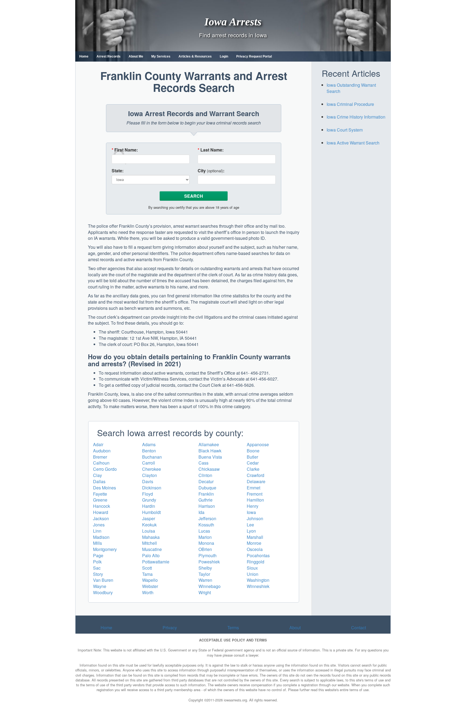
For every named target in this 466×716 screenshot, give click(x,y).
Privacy (170, 627)
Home (83, 56)
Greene (100, 500)
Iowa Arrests (233, 21)
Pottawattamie (155, 562)
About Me (136, 56)
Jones (99, 525)
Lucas (204, 531)
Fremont (254, 494)
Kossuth (206, 525)
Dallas (99, 481)
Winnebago (209, 586)
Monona (206, 543)
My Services (160, 56)
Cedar (253, 463)
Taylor (204, 574)
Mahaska (151, 537)
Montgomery (105, 549)
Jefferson (207, 518)
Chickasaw (209, 469)
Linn (97, 531)
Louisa (148, 531)
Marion (205, 537)
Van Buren (103, 580)
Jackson (101, 518)
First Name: (125, 150)
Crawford (255, 475)
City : (211, 171)
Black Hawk (209, 451)
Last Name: (211, 150)
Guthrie (205, 500)
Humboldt (151, 512)
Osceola (255, 549)
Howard (100, 512)
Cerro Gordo (105, 469)
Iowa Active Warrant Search (353, 143)
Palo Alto (151, 555)
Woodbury (103, 592)
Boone (253, 451)
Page (98, 555)
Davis (147, 481)
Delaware (256, 481)
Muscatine (152, 549)
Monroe (254, 543)
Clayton (149, 475)
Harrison (206, 506)
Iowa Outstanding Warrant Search (351, 88)
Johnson (255, 518)
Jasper (148, 518)
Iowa (251, 512)
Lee (250, 525)
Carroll (148, 463)
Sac (97, 568)
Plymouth (207, 555)
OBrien (205, 549)
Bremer (100, 457)
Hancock (101, 506)
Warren (205, 580)
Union (252, 574)
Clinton (205, 475)
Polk (97, 562)
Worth (147, 592)
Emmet (253, 488)
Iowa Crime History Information (356, 117)
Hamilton (255, 500)
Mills (97, 543)
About (295, 627)
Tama (147, 574)
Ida (201, 512)
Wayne (99, 586)
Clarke (253, 469)
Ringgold (255, 562)
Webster (150, 586)
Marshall (255, 537)
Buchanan (152, 457)
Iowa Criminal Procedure (350, 104)
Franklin (206, 494)
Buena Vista (210, 457)
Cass (203, 463)
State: (118, 171)
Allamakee (208, 444)
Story (98, 574)
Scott (147, 568)
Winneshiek (258, 586)
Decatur (206, 481)
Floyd (147, 494)
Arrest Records (109, 56)
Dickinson (151, 488)
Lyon (251, 531)
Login (224, 56)
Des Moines (104, 488)
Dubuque (207, 488)
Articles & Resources (195, 56)
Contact (358, 627)
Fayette (100, 494)
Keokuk (149, 525)
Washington (258, 580)
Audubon (102, 451)
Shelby (205, 568)
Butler (252, 457)
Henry (252, 506)
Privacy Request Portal (254, 56)
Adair (98, 444)
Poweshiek (209, 562)
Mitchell (149, 543)
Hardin (148, 506)
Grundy (149, 500)
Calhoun (101, 463)
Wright (204, 592)
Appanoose (258, 444)
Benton (149, 451)
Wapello (150, 580)
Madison (101, 537)
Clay (97, 475)
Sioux (252, 568)
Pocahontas (258, 555)
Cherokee (151, 469)
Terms (233, 627)
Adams (149, 444)
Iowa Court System (345, 130)
